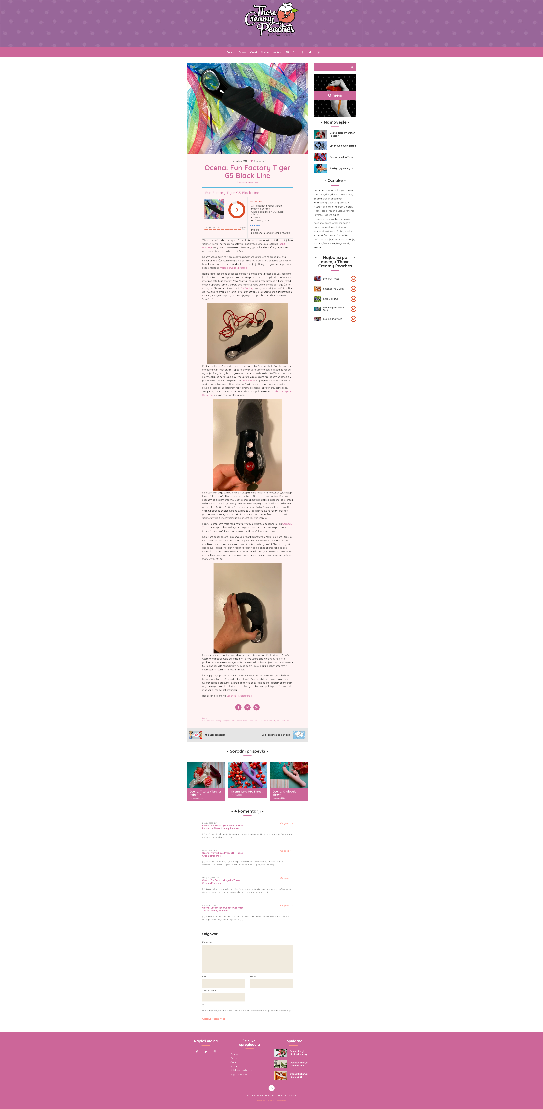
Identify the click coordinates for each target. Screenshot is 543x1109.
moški (347, 219)
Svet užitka (343, 235)
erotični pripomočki (332, 198)
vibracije (349, 239)
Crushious (319, 194)
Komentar (207, 942)
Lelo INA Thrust (331, 279)
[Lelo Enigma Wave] (317, 319)
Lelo (340, 210)
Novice (265, 52)
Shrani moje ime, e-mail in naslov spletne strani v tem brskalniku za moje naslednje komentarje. (246, 1010)
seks (349, 231)
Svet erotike (249, 380)
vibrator (318, 243)
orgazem (337, 223)
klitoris (317, 210)
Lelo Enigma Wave (332, 319)
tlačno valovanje (322, 239)
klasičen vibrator (228, 721)
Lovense (318, 214)
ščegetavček (342, 243)
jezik (346, 202)
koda (324, 210)
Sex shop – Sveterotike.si (239, 695)
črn (208, 721)
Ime (204, 976)
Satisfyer (341, 231)
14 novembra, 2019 (238, 161)
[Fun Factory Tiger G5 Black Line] (214, 209)
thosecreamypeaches (247, 182)
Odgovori (286, 823)
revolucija (253, 721)
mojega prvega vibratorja (233, 267)
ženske (317, 247)
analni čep (319, 190)
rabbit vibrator (242, 721)
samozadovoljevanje (325, 231)
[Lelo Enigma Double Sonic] (317, 309)
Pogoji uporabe (238, 1074)
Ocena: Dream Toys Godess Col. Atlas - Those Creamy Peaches (223, 909)
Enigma (318, 198)
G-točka (332, 202)
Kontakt (277, 52)
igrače (340, 202)
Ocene (242, 52)
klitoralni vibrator (343, 206)
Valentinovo (338, 239)
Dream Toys (346, 194)
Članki (253, 52)
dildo (327, 194)
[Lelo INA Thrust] (317, 278)
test (271, 721)
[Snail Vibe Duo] (317, 299)
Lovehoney (349, 210)
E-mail (254, 976)
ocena (328, 223)
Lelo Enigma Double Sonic (333, 308)
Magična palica (331, 214)
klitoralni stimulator (324, 206)
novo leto (319, 223)
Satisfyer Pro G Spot (333, 289)
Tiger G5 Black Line (281, 721)
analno (329, 190)
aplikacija (339, 190)
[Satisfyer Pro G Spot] (317, 289)
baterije (349, 190)
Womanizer (329, 243)
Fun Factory (247, 288)
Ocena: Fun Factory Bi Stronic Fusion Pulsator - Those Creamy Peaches (222, 827)
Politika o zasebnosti (241, 1070)
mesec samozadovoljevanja (328, 219)
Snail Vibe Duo (330, 299)
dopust (335, 194)
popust (317, 227)
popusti (326, 227)
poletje (346, 223)
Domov (231, 52)
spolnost (318, 235)
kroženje (332, 210)
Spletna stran (209, 990)
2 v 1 (203, 721)
